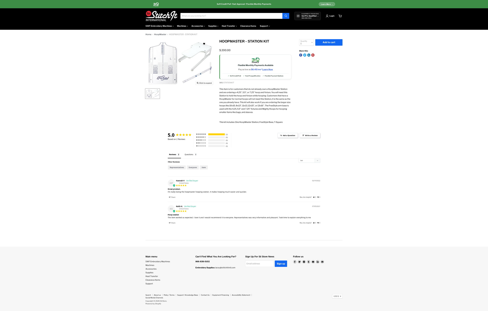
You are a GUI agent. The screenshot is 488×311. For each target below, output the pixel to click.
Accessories (197, 26)
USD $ (336, 296)
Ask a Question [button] (289, 135)
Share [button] (173, 197)
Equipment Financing (220, 295)
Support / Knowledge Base (187, 295)
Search (148, 295)
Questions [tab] (189, 154)
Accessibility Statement (241, 295)
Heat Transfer (228, 26)
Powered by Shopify (153, 304)
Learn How (267, 70)
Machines (182, 26)
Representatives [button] (177, 167)
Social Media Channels (154, 298)
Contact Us (205, 295)
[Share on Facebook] (300, 55)
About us (157, 295)
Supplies (212, 26)
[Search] (285, 16)
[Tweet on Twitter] (304, 55)
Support (264, 26)
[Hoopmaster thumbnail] (152, 94)
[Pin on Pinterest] (312, 55)
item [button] (204, 167)
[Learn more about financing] (244, 4)
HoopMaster (160, 34)
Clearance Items (248, 26)
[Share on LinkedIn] (308, 55)
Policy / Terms (169, 295)
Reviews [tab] (172, 154)
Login (331, 16)
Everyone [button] (193, 167)
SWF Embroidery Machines (159, 26)
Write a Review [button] (311, 135)
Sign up (281, 263)
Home (148, 34)
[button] (314, 197)
